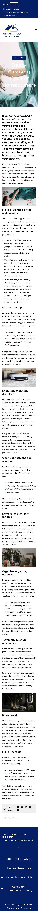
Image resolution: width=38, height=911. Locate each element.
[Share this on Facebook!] (18, 807)
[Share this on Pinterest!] (30, 807)
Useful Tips (19, 57)
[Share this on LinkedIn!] (26, 807)
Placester (26, 908)
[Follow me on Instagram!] (19, 847)
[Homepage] (12, 30)
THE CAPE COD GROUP (14, 835)
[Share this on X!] (22, 807)
